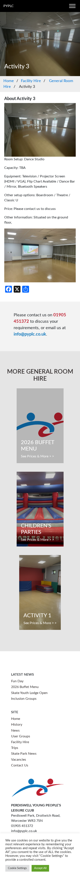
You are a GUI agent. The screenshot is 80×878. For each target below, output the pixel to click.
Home (8, 81)
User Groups (20, 736)
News (15, 730)
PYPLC (8, 6)
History (16, 724)
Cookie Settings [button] (17, 868)
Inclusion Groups (23, 698)
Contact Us (19, 765)
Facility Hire (31, 81)
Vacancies (18, 759)
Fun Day (17, 681)
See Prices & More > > (37, 456)
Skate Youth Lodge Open (29, 693)
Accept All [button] (40, 868)
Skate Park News (23, 753)
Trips (14, 748)
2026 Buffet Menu (25, 687)
